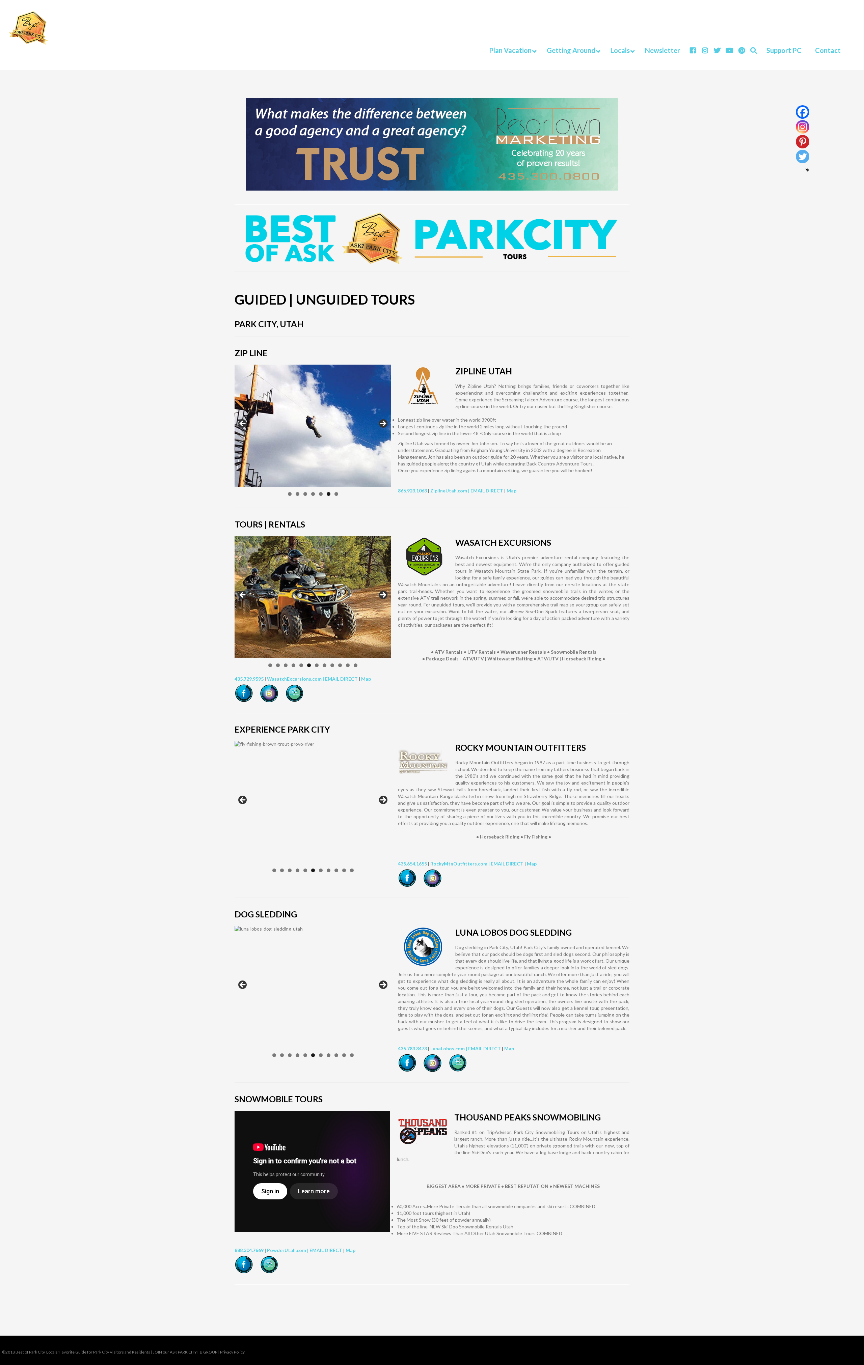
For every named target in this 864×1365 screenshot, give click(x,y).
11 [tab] (348, 665)
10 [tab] (340, 665)
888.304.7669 (249, 1250)
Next (383, 424)
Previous (243, 424)
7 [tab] (336, 494)
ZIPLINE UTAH (483, 371)
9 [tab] (332, 665)
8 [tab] (324, 665)
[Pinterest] (802, 141)
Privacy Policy (232, 1352)
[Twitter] (802, 156)
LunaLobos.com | (449, 1048)
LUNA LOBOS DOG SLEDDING (513, 932)
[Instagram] (802, 127)
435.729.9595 (249, 679)
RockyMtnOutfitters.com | (460, 863)
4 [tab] (313, 494)
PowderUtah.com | (288, 1250)
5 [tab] (321, 494)
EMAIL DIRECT (486, 490)
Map (511, 490)
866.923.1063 (412, 490)
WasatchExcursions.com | (296, 679)
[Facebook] (802, 112)
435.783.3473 (412, 1048)
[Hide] (807, 170)
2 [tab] (297, 494)
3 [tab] (305, 494)
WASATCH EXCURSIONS (503, 542)
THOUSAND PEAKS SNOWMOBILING (527, 1117)
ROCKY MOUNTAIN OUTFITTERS (520, 747)
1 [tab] (290, 494)
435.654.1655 (412, 863)
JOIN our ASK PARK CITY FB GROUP (185, 1352)
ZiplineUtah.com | (450, 490)
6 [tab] (328, 494)
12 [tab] (355, 665)
